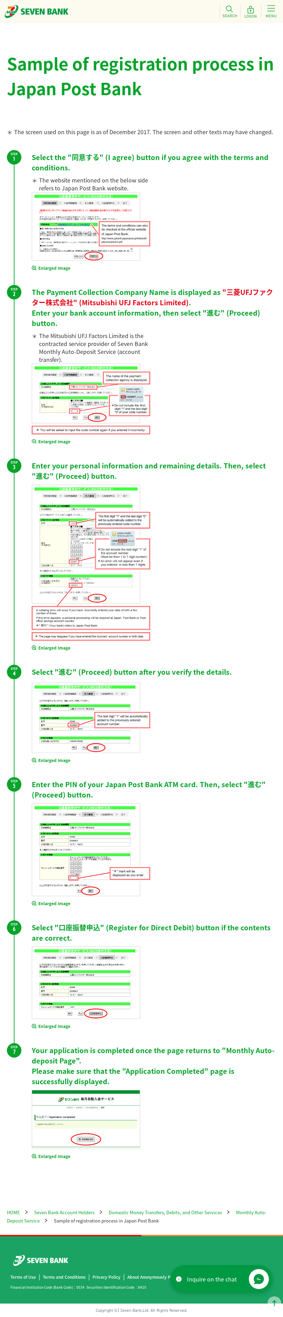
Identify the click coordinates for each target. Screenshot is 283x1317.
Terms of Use (23, 1277)
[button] (258, 1279)
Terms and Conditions (64, 1277)
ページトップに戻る (274, 1303)
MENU (271, 11)
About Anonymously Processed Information (170, 1277)
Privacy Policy (106, 1277)
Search (229, 11)
